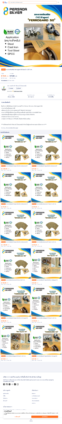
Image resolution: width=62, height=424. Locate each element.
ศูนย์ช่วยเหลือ (6, 393)
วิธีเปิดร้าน (5, 398)
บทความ (33, 403)
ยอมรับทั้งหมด (45, 416)
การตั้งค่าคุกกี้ (17, 416)
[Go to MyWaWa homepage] (5, 2)
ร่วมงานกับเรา (35, 398)
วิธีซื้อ (4, 396)
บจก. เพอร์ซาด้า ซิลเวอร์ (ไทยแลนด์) (16, 86)
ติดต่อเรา (34, 393)
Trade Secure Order (18, 91)
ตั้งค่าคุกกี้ (5, 400)
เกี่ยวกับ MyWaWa (35, 400)
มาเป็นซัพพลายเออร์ (36, 396)
